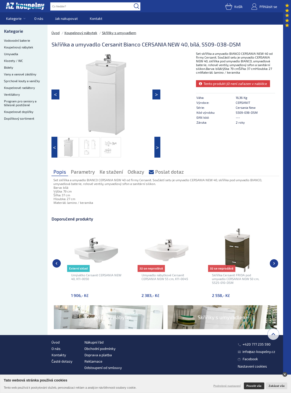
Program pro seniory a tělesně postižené (20, 103)
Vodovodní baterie (17, 40)
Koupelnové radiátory (19, 88)
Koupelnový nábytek (18, 47)
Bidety (8, 67)
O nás (38, 18)
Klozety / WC (13, 61)
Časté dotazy (61, 361)
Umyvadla (11, 54)
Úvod (55, 33)
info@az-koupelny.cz (258, 351)
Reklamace (93, 361)
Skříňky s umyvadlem (119, 33)
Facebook (250, 359)
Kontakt (96, 18)
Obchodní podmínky (100, 348)
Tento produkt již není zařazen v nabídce (234, 83)
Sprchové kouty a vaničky (22, 81)
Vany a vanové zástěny (20, 74)
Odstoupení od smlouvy (103, 367)
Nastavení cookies (252, 366)
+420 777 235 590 (256, 344)
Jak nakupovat (66, 18)
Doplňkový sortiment (19, 118)
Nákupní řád (94, 342)
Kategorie (14, 18)
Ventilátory (12, 94)
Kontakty (58, 355)
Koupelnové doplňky (18, 112)
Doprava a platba (98, 355)
